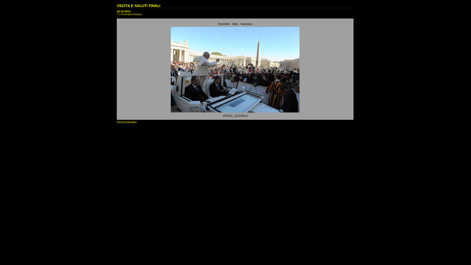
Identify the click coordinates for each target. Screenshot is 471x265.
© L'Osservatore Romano (129, 14)
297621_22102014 (235, 115)
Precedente (224, 23)
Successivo (246, 23)
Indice (235, 23)
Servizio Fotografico (127, 122)
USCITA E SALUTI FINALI (138, 6)
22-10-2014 (123, 11)
